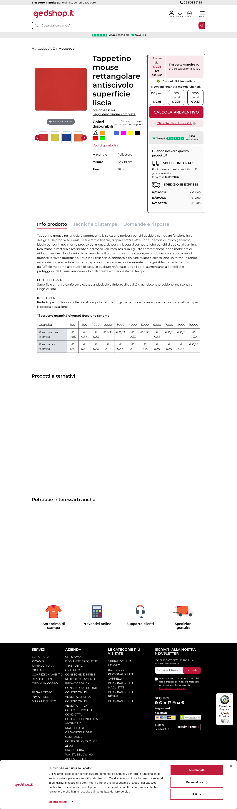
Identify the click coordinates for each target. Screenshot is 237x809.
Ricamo (38, 661)
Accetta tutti (197, 770)
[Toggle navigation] (202, 13)
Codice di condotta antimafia (81, 721)
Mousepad (67, 48)
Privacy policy (77, 683)
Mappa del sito (44, 701)
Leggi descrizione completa (114, 114)
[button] (105, 145)
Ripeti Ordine (43, 679)
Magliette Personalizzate (121, 690)
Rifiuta (196, 794)
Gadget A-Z (46, 48)
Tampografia (43, 665)
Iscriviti (192, 670)
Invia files (40, 696)
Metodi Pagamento (80, 679)
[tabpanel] (118, 292)
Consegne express (80, 674)
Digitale (38, 670)
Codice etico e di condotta (79, 712)
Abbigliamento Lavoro (120, 663)
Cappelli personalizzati (120, 681)
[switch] (224, 721)
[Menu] (231, 695)
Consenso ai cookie (81, 688)
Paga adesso (42, 692)
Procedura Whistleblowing (79, 752)
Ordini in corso (45, 683)
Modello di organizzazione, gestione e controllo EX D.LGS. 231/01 (81, 736)
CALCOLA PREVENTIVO (176, 112)
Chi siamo (73, 656)
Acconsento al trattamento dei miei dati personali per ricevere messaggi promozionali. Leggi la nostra (179, 683)
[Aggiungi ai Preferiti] (147, 61)
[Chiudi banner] (231, 766)
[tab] (52, 225)
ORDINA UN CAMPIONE (174, 123)
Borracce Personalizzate (121, 672)
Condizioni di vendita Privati (77, 703)
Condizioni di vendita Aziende (78, 694)
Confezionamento (47, 674)
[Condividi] (147, 56)
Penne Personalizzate (121, 699)
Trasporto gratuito (74, 668)
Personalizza (194, 782)
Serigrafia (40, 656)
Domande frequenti (82, 661)
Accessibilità (75, 759)
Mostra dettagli (58, 801)
